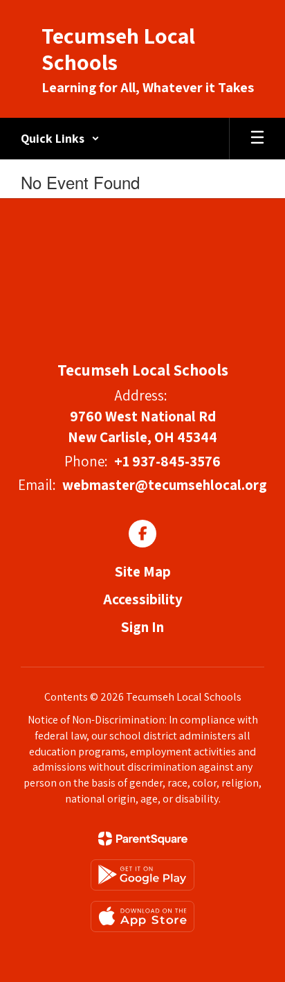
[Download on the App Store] (142, 916)
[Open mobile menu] (257, 138)
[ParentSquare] (143, 838)
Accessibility (143, 599)
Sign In (142, 626)
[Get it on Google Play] (142, 875)
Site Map (143, 571)
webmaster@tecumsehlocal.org (164, 484)
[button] (60, 138)
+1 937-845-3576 (167, 461)
